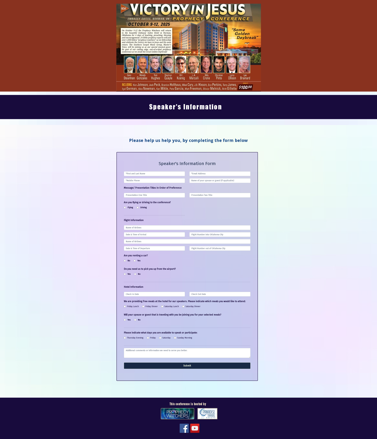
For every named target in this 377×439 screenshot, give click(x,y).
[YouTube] (194, 428)
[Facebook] (184, 428)
